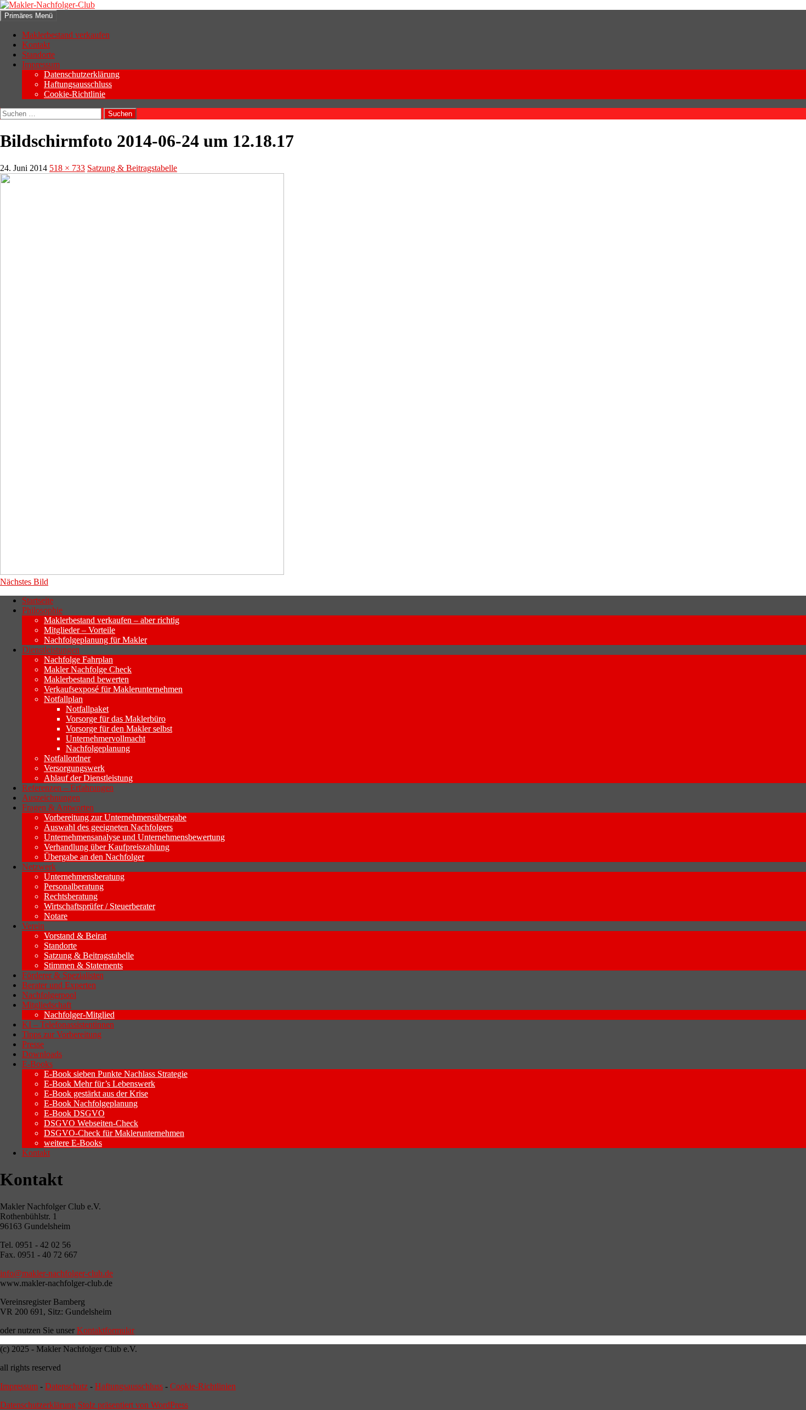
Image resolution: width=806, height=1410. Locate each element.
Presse (33, 1044)
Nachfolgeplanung (98, 748)
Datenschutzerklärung (82, 74)
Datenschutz (66, 1386)
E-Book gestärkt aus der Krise (96, 1093)
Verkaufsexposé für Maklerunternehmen (113, 689)
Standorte (38, 54)
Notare (55, 916)
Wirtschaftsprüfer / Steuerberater (99, 906)
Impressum (41, 64)
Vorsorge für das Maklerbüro (116, 718)
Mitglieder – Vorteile (79, 630)
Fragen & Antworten (58, 807)
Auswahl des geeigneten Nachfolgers (108, 827)
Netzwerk (39, 866)
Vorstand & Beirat (75, 935)
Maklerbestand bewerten (86, 679)
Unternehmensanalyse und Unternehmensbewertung (134, 837)
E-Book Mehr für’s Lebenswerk (99, 1083)
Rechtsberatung (71, 896)
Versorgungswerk (74, 768)
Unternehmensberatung (84, 876)
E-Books (37, 1064)
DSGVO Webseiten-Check (91, 1123)
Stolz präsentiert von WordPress (133, 1404)
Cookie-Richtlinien (203, 1386)
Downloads (42, 1054)
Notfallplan (63, 699)
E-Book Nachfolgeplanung (91, 1103)
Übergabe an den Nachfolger (94, 856)
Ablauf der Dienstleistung (88, 778)
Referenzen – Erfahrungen (67, 787)
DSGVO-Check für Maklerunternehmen (114, 1133)
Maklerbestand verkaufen (66, 34)
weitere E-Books (73, 1143)
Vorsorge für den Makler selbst (119, 728)
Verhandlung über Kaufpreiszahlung (106, 847)
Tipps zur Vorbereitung (61, 1034)
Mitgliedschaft (46, 1004)
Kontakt (36, 44)
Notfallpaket (87, 708)
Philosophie (42, 610)
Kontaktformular (105, 1330)
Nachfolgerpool (49, 995)
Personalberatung (74, 886)
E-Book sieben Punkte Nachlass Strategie (116, 1073)
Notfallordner (67, 758)
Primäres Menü (28, 16)
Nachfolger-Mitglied (79, 1014)
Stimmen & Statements (83, 965)
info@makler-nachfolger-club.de (56, 1273)
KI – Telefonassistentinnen (68, 1024)
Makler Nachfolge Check (88, 669)
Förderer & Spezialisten (63, 975)
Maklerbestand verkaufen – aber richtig (111, 620)
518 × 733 (67, 168)
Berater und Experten (59, 985)
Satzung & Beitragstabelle (132, 168)
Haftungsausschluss (78, 84)
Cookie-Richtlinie (74, 94)
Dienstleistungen (51, 649)
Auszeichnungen (51, 797)
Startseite (37, 600)
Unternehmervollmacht (105, 738)
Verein (33, 926)
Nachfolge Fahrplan (78, 659)
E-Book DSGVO (74, 1113)
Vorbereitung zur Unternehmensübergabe (115, 817)
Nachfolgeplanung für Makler (95, 639)
